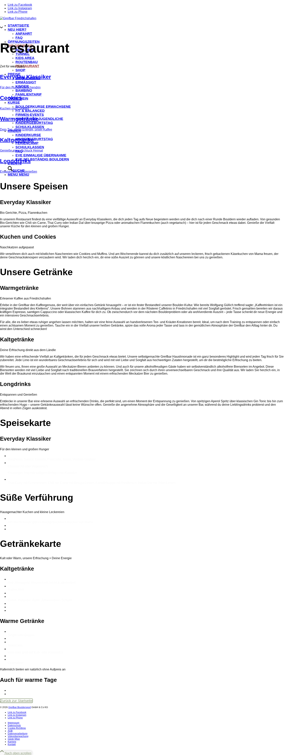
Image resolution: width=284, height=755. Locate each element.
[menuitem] (146, 722)
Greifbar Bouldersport (19, 707)
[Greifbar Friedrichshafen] (18, 18)
